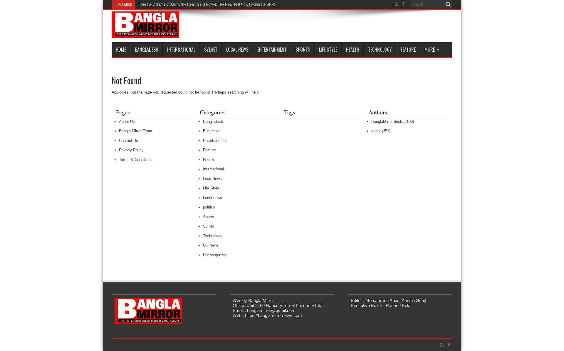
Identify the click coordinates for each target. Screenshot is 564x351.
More (429, 49)
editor (376, 131)
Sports (303, 49)
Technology (380, 49)
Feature (408, 49)
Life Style (328, 49)
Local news (237, 49)
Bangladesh (146, 49)
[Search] (448, 4)
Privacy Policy (131, 150)
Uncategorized (215, 255)
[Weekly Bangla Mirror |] (145, 33)
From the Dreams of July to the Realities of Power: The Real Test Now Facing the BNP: (206, 4)
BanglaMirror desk (386, 121)
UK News (211, 245)
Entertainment (272, 49)
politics (209, 207)
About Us (127, 121)
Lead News (212, 179)
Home (121, 49)
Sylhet (210, 49)
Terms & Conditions (135, 159)
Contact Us (128, 140)
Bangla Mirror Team (135, 131)
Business (211, 131)
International (181, 49)
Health (352, 49)
